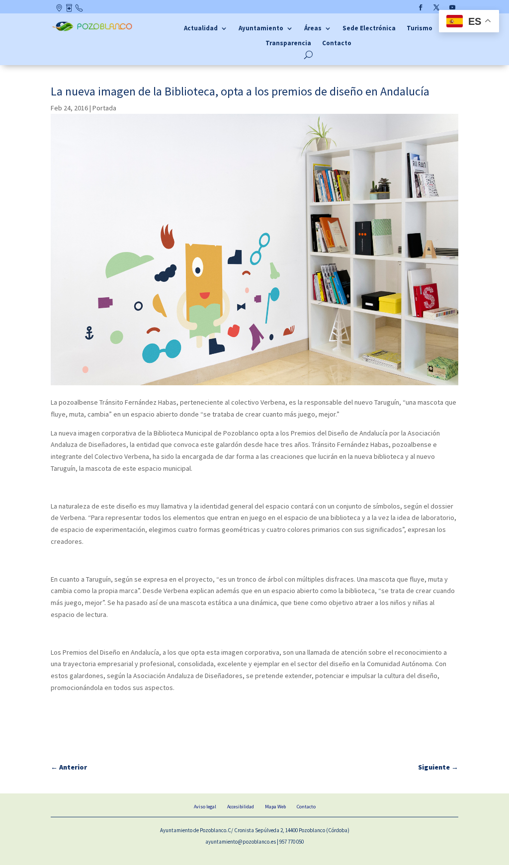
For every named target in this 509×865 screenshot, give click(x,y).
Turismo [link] (419, 28)
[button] (420, 7)
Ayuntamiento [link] (261, 28)
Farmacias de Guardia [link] (70, 10)
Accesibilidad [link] (240, 806)
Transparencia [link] (288, 43)
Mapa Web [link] (275, 806)
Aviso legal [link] (205, 806)
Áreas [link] (313, 28)
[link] (93, 29)
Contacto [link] (79, 10)
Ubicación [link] (60, 10)
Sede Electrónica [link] (369, 28)
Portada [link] (104, 107)
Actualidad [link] (201, 28)
